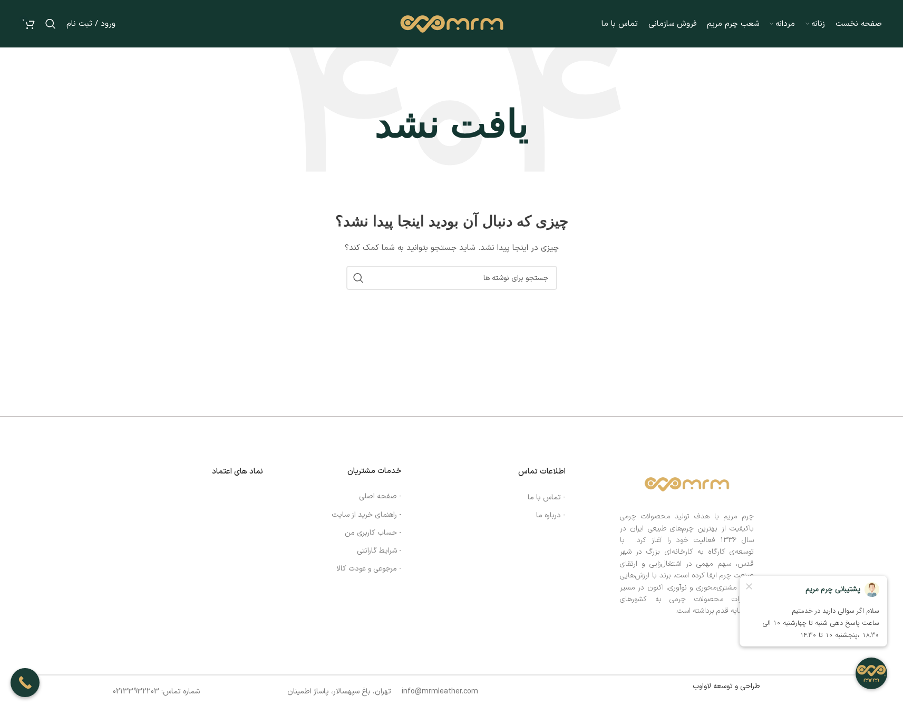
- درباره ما (551, 515)
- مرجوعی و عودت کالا (369, 568)
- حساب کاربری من (373, 532)
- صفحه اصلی (380, 496)
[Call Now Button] (25, 682)
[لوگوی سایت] (451, 23)
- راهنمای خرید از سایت (367, 514)
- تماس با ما (547, 497)
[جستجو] (50, 23)
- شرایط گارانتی (379, 550)
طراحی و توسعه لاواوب (726, 686)
